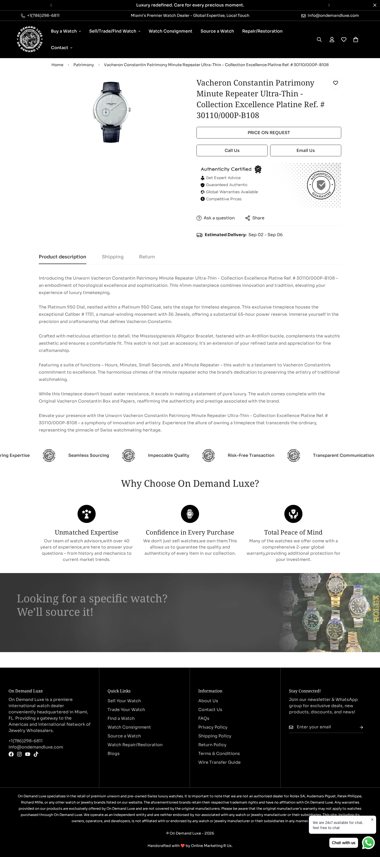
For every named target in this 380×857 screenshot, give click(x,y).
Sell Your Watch (124, 701)
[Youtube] (27, 754)
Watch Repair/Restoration (135, 744)
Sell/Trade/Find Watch (112, 31)
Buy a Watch (64, 31)
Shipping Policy (214, 736)
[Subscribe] (357, 727)
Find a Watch (121, 718)
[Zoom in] (172, 87)
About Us (208, 701)
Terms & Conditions (219, 753)
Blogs (114, 753)
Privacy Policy (212, 727)
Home (57, 64)
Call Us (232, 150)
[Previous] (51, 5)
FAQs (203, 718)
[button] (356, 39)
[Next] (329, 5)
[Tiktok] (36, 754)
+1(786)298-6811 (26, 741)
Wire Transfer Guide (219, 762)
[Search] (319, 39)
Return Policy (212, 744)
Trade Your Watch (126, 709)
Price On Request (269, 132)
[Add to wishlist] (335, 83)
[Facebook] (11, 754)
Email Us (306, 150)
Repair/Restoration (262, 31)
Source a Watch (217, 31)
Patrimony (83, 64)
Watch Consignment (170, 31)
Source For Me (40, 630)
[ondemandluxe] (30, 40)
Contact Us (210, 709)
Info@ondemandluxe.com (36, 747)
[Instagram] (19, 754)
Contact (59, 47)
